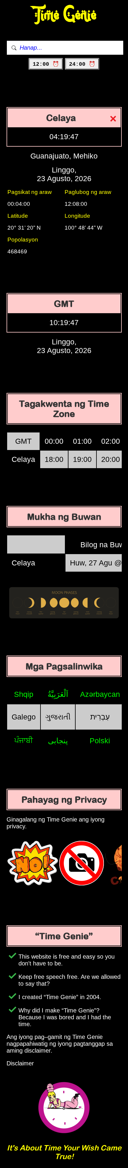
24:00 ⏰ (82, 64)
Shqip (23, 694)
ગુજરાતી (58, 717)
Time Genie (64, 15)
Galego (24, 717)
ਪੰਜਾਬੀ (23, 740)
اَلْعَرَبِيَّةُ (58, 694)
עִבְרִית (100, 717)
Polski (100, 740)
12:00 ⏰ (46, 64)
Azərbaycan (100, 694)
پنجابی (58, 740)
